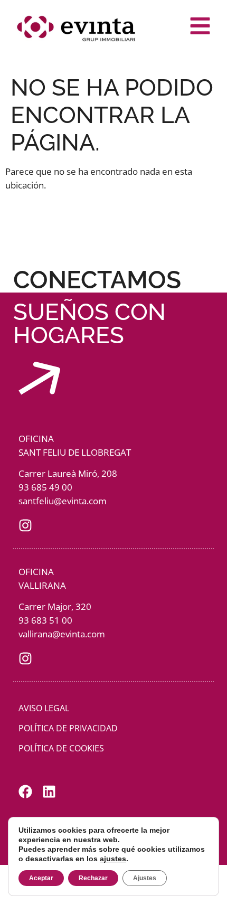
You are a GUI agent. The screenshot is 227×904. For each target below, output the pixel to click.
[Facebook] (25, 791)
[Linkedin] (49, 791)
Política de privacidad (68, 728)
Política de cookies (61, 748)
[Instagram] (25, 525)
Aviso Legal (43, 708)
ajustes (113, 858)
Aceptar (41, 878)
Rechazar (93, 878)
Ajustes (144, 878)
